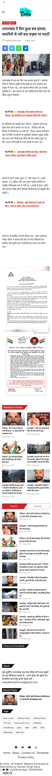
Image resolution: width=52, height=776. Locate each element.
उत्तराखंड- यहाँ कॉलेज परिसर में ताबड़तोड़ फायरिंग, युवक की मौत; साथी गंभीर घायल (38, 488)
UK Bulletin (16, 763)
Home (6, 752)
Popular (38, 506)
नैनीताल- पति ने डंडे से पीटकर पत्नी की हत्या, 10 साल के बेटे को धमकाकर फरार (13, 431)
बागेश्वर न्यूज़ (19, 732)
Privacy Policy (26, 757)
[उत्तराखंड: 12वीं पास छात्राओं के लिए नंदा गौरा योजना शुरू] (38, 418)
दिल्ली (42, 728)
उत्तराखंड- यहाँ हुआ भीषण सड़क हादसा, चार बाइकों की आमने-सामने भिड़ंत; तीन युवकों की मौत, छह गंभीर (34, 606)
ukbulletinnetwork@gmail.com (20, 682)
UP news (7, 723)
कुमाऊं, (13, 23)
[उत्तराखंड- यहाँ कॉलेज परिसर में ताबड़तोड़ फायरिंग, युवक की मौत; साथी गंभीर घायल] (38, 476)
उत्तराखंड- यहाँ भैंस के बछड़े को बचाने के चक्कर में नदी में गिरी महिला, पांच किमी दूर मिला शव (34, 593)
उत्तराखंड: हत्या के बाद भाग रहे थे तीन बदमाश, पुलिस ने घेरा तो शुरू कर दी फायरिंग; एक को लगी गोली (38, 459)
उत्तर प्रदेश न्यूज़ (8, 728)
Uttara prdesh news (22, 723)
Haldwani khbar (23, 718)
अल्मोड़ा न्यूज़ (37, 723)
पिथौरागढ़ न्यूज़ (8, 732)
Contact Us (28, 752)
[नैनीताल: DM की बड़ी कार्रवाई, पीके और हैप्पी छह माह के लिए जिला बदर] (13, 447)
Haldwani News (40, 718)
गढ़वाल (27, 728)
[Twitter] (12, 48)
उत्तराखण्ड (6, 23)
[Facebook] (5, 48)
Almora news (9, 718)
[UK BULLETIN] (26, 12)
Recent (14, 506)
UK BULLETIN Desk (13, 41)
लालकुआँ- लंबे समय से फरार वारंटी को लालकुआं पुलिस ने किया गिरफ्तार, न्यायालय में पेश (34, 633)
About (15, 752)
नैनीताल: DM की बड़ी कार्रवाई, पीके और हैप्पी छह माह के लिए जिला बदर (12, 459)
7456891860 (35, 769)
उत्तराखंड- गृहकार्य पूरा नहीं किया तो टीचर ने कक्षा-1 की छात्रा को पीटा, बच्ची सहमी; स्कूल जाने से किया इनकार (34, 619)
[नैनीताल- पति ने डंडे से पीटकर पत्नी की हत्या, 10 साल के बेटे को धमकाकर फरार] (13, 418)
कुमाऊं (19, 728)
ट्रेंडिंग (35, 728)
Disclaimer (43, 752)
